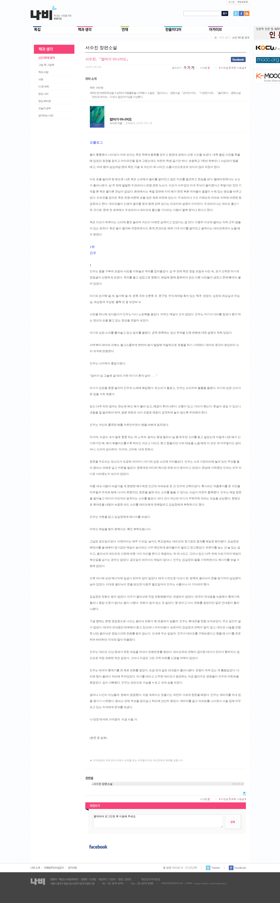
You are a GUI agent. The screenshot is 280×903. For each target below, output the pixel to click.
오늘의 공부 (44, 108)
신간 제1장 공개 (46, 57)
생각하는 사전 (45, 115)
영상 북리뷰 (44, 101)
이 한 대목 (43, 86)
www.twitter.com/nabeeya (210, 883)
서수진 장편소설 (102, 783)
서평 (40, 79)
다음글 (241, 67)
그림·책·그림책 (46, 64)
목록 (233, 67)
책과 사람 (43, 72)
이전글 (224, 67)
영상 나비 (43, 93)
